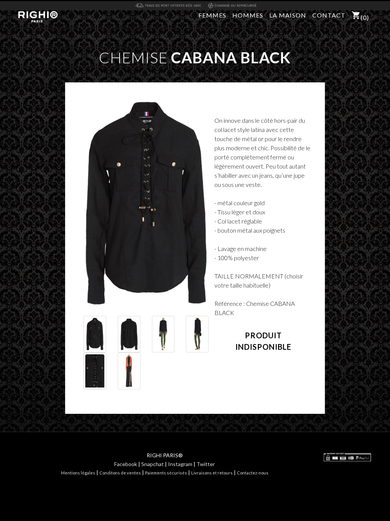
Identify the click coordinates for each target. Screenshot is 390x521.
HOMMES (247, 15)
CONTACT (328, 15)
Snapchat (152, 464)
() (360, 16)
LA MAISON (287, 15)
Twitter (206, 464)
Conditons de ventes (120, 472)
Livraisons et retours (212, 472)
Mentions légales (78, 472)
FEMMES (212, 15)
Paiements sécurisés (166, 472)
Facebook (125, 464)
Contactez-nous (253, 472)
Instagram (180, 464)
